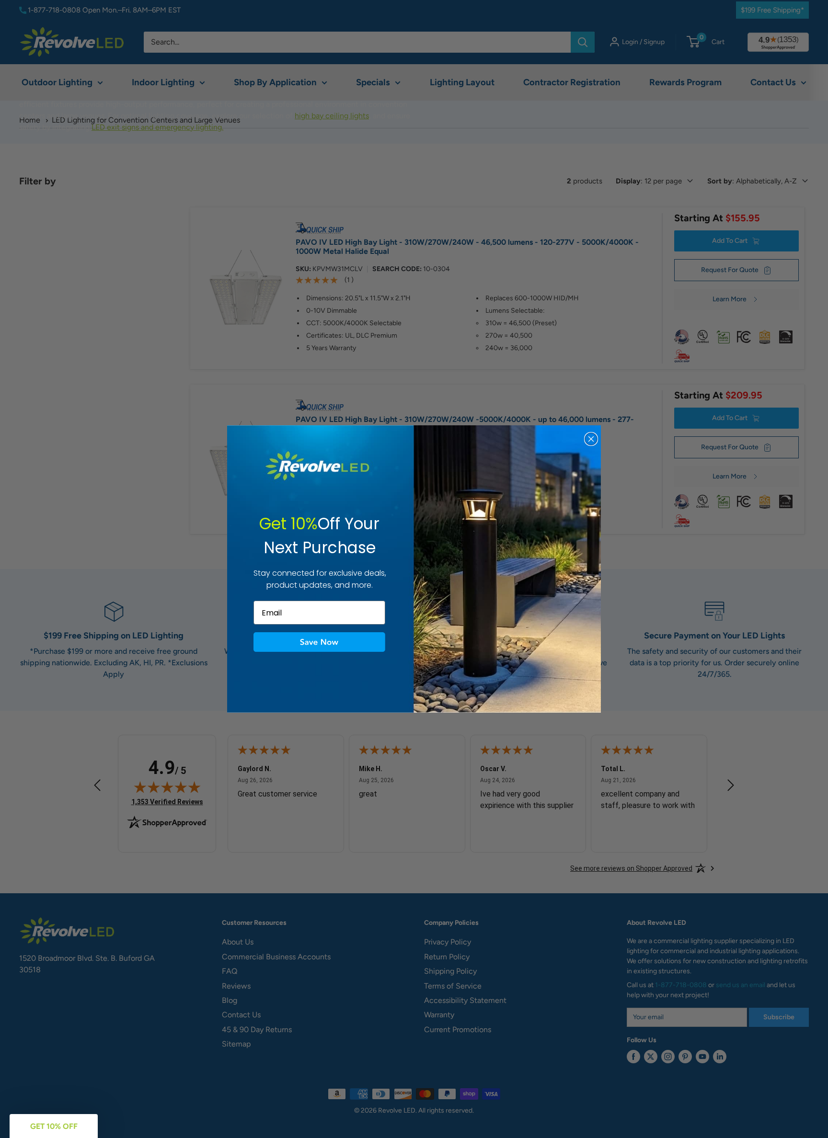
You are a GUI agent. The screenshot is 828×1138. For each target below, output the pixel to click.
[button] (319, 642)
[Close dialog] (591, 439)
